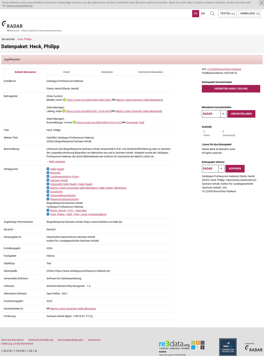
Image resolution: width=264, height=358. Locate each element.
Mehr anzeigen (57, 161)
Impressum (94, 339)
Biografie (55, 172)
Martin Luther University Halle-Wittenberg (139, 99)
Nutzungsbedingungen (70, 339)
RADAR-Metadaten (25, 72)
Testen (225, 13)
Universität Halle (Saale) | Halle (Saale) (71, 184)
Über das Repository (12, 339)
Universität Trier (134, 122)
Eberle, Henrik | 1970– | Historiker (68, 210)
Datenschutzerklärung (19, 5)
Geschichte (56, 191)
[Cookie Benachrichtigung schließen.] (261, 3)
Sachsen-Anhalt (59, 180)
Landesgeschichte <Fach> (64, 176)
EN (203, 13)
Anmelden (247, 13)
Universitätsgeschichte (63, 195)
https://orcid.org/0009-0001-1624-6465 (88, 111)
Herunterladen (241, 113)
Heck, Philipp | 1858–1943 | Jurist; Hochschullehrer (78, 214)
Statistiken (107, 72)
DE (195, 13)
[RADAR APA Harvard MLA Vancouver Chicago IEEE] (213, 168)
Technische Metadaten (150, 72)
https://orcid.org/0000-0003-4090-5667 (89, 99)
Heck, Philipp (24, 39)
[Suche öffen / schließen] (212, 13)
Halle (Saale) (57, 169)
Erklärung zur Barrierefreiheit (17, 343)
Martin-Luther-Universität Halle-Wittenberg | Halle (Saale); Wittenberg (88, 187)
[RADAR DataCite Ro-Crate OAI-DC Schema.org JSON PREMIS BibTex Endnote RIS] (214, 114)
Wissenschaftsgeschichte (64, 199)
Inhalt (66, 72)
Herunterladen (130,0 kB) (231, 88)
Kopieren (235, 168)
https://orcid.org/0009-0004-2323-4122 (99, 122)
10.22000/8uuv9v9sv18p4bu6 (224, 69)
